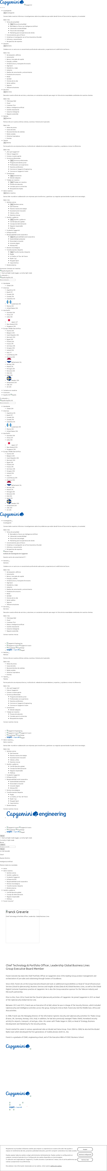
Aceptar (85, 1149)
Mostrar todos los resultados (8, 865)
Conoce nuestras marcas (10, 634)
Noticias (8, 118)
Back (12, 24)
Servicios (9, 92)
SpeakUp (15, 1082)
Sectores (9, 46)
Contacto (15, 1069)
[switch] (0, 272)
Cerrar (3, 844)
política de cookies (56, 1166)
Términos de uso (17, 1087)
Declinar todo (85, 1159)
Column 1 (11, 1052)
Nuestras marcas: (10, 1099)
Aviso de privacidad (17, 1076)
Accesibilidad (16, 1074)
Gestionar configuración (85, 1154)
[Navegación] (4, 7)
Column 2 (11, 1072)
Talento (8, 142)
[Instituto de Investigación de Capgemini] (55, 551)
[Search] (0, 7)
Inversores (15, 1067)
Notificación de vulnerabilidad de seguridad (23, 1078)
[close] (2, 7)
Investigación (10, 13)
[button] (9, 395)
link (5, 13)
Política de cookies (17, 1080)
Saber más (6, 20)
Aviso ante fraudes (17, 1089)
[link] (16, 5)
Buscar (2, 835)
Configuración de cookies (19, 1085)
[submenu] (13, 740)
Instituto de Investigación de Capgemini (15, 553)
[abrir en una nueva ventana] (53, 959)
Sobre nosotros (11, 193)
